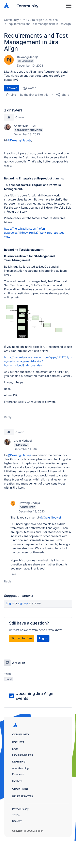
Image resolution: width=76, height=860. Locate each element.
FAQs (15, 748)
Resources (18, 774)
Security (17, 820)
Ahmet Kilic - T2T (25, 125)
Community (27, 5)
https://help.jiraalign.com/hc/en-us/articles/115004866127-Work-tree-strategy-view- (35, 232)
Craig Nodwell (23, 440)
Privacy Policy (20, 808)
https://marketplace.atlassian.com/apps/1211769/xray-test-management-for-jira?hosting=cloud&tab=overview (38, 361)
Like (13, 574)
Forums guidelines (22, 754)
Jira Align (36, 19)
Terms (15, 815)
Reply (8, 417)
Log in (10, 603)
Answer (11, 88)
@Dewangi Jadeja (19, 140)
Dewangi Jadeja (27, 57)
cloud (8, 679)
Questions (51, 19)
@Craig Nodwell (50, 517)
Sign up (23, 603)
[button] (38, 321)
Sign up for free (21, 638)
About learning (20, 768)
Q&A (24, 19)
